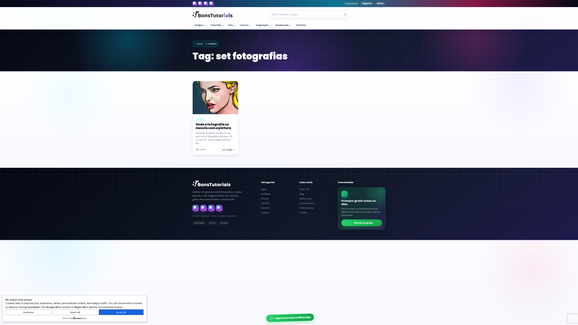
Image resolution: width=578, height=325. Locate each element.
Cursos (244, 25)
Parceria (265, 203)
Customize (28, 312)
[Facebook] (195, 3)
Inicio (200, 43)
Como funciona (306, 203)
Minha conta (305, 198)
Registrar (367, 3)
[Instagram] (200, 3)
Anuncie (265, 198)
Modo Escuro (352, 3)
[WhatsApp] (206, 3)
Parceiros (265, 208)
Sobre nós (304, 189)
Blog (301, 194)
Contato (301, 25)
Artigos (199, 25)
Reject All (75, 312)
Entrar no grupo (363, 222)
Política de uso (306, 208)
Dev (230, 25)
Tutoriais (216, 25)
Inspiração (262, 25)
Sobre (264, 189)
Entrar (380, 3)
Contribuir (265, 194)
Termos (212, 223)
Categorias (268, 182)
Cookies (224, 223)
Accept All (121, 312)
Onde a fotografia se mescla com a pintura (213, 126)
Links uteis (306, 182)
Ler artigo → (228, 149)
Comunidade (346, 182)
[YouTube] (211, 3)
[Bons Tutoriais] (213, 14)
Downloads (282, 25)
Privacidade (199, 223)
